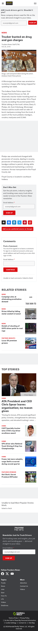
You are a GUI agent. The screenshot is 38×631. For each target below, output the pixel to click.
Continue (10, 270)
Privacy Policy (24, 618)
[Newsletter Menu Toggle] (35, 3)
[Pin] (25, 222)
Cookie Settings (10, 623)
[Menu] (3, 3)
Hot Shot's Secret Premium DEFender (10, 475)
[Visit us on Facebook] (2, 573)
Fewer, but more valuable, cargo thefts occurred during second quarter (12, 461)
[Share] (9, 222)
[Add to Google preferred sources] (30, 222)
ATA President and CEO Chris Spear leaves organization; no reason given (17, 406)
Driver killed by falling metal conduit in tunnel (11, 312)
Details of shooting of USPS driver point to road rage (12, 328)
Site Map (32, 623)
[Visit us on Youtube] (12, 573)
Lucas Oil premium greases (9, 341)
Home (4, 398)
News (4, 32)
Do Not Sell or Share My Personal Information (20, 620)
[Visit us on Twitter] (7, 573)
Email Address (9, 202)
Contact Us (22, 623)
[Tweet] (19, 222)
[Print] (4, 222)
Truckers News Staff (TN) (11, 44)
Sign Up (32, 23)
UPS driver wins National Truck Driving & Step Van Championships (12, 446)
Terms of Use (13, 618)
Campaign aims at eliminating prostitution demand (11, 299)
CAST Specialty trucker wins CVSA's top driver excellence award (11, 430)
